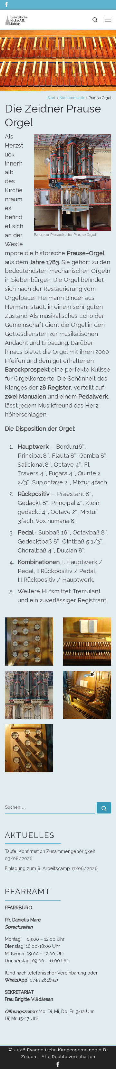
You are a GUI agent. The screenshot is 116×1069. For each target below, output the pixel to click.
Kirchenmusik (72, 97)
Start (51, 97)
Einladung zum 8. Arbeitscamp (37, 868)
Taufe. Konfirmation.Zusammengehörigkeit (50, 851)
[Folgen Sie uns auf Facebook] (6, 4)
